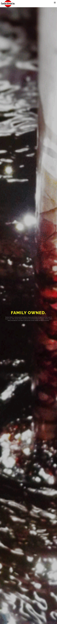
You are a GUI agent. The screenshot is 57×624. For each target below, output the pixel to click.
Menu (55, 2)
